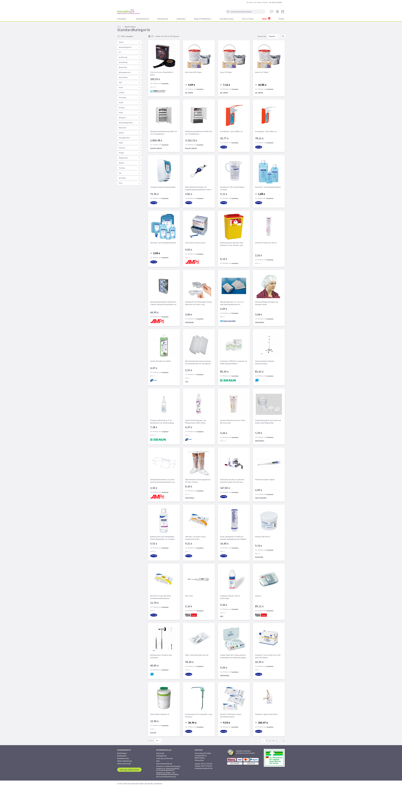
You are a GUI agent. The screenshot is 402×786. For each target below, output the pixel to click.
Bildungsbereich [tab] (124, 72)
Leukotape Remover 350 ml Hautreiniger (230, 597)
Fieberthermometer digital (265, 479)
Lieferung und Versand (164, 758)
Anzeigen (150, 740)
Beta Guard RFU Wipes (193, 72)
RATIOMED (259, 557)
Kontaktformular (123, 758)
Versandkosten (165, 83)
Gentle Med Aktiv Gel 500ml (160, 361)
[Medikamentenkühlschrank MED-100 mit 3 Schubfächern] (199, 115)
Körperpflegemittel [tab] (126, 123)
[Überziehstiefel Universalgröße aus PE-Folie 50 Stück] (199, 463)
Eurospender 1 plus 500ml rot (266, 131)
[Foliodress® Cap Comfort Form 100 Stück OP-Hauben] (269, 639)
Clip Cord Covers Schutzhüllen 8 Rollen (161, 73)
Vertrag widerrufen (129, 769)
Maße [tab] (121, 143)
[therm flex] (199, 580)
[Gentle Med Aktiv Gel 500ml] (164, 345)
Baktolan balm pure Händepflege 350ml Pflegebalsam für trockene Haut (162, 538)
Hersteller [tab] (122, 178)
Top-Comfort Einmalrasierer (195, 243)
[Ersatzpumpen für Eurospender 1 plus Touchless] (199, 698)
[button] (273, 36)
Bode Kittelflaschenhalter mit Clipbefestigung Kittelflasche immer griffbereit (198, 188)
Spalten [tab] (121, 163)
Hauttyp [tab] (121, 107)
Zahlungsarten (161, 756)
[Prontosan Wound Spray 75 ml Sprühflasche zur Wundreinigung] (164, 404)
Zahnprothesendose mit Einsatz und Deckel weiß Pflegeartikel (268, 421)
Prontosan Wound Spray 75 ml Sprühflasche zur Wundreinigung (162, 421)
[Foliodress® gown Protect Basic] (269, 698)
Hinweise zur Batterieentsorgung (168, 766)
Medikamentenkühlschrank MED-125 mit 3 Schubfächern (163, 132)
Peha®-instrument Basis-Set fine (196, 655)
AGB (157, 761)
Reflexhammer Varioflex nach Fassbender (161, 656)
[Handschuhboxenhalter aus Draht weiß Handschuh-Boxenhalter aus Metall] (164, 463)
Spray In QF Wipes (261, 72)
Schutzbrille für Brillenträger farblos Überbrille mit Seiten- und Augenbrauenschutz (198, 303)
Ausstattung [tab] (123, 62)
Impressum (160, 753)
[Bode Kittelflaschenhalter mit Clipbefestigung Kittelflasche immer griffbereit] (199, 171)
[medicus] (269, 580)
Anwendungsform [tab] (125, 47)
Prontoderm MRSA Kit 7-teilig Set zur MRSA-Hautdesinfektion (233, 362)
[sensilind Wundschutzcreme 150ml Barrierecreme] (234, 404)
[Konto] (277, 11)
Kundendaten (122, 756)
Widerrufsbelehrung (124, 761)
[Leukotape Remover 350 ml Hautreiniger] (234, 580)
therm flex (189, 596)
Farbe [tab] (121, 87)
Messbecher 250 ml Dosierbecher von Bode (232, 188)
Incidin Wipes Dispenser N (159, 714)
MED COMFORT (261, 498)
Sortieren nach (261, 36)
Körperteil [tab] (122, 128)
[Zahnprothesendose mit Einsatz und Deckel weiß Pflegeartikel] (269, 404)
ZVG (186, 382)
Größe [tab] (121, 102)
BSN (221, 616)
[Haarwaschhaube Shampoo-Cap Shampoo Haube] (269, 286)
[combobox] (245, 12)
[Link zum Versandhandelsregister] (274, 766)
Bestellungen (122, 753)
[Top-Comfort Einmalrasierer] (199, 226)
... (279, 741)
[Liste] (152, 36)
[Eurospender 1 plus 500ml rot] (269, 115)
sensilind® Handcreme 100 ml (266, 243)
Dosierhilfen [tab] (123, 77)
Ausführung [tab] (123, 57)
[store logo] (128, 11)
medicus (258, 596)
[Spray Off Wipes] (234, 56)
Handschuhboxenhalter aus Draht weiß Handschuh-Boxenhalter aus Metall (162, 480)
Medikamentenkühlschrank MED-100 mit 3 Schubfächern (198, 132)
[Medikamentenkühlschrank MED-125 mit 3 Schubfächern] (164, 115)
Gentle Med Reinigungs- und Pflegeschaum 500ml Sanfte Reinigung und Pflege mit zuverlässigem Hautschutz (195, 421)
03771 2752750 (206, 764)
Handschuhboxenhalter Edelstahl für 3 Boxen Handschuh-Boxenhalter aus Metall (163, 303)
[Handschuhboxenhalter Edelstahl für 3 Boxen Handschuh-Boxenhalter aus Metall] (164, 286)
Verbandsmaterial (142, 19)
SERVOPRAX (259, 322)
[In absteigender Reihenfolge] (283, 36)
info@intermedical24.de (204, 768)
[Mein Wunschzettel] (271, 12)
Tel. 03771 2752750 (275, 2)
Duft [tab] (120, 82)
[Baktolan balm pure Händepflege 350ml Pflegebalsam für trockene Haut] (164, 520)
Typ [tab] (120, 173)
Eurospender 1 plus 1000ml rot (231, 131)
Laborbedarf (181, 19)
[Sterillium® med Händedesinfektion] (269, 171)
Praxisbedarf (121, 19)
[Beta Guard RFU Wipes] (199, 56)
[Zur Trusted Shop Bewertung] (241, 756)
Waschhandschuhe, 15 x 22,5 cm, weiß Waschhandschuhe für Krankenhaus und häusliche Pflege (232, 303)
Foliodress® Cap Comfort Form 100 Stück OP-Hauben (267, 656)
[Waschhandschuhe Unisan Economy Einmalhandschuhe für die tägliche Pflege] (199, 345)
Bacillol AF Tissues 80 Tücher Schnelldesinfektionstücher (160, 597)
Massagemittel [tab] (124, 138)
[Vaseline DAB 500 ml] (269, 520)
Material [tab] (122, 148)
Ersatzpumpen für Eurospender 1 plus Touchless (198, 715)
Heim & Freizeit (248, 19)
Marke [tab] (121, 42)
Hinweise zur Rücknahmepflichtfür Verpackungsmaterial (167, 769)
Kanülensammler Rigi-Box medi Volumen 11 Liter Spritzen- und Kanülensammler (231, 244)
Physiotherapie (162, 19)
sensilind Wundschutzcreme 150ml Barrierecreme (232, 421)
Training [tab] (122, 168)
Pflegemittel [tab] (123, 158)
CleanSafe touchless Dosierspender (163, 187)
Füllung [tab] (121, 92)
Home (119, 27)
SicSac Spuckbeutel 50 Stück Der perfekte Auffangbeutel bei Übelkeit (233, 538)
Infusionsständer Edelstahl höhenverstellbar (264, 362)
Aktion (265, 19)
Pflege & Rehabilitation (202, 19)
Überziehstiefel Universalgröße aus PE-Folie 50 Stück (198, 480)
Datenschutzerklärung (164, 764)
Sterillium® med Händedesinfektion (268, 187)
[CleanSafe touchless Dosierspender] (164, 171)
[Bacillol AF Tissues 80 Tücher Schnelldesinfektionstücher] (164, 580)
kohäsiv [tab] (121, 133)
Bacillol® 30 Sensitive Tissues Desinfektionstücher (230, 715)
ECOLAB (153, 733)
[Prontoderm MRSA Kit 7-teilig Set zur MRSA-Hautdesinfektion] (234, 345)
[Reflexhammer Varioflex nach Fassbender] (164, 639)
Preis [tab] (120, 183)
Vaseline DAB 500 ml (262, 537)
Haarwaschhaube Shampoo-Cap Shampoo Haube (266, 303)
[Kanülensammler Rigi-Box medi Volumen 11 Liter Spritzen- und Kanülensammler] (234, 226)
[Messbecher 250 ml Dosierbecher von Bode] (234, 171)
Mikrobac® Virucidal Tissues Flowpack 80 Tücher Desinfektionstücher (195, 538)
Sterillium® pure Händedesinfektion (163, 243)
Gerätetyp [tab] (122, 97)
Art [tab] (120, 52)
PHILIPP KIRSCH (156, 148)
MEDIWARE (189, 322)
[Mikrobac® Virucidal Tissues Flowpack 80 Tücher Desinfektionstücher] (199, 520)
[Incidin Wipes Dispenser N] (164, 698)
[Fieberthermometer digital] (269, 463)
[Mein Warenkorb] (283, 12)
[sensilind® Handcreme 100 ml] (269, 226)
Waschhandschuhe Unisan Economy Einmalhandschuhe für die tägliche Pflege (198, 362)
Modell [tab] (121, 153)
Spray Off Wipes (226, 72)
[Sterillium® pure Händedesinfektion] (164, 226)
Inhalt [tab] (121, 112)
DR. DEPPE (189, 93)
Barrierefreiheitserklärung (166, 777)
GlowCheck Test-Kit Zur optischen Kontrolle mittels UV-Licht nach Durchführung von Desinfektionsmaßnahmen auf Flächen (232, 480)
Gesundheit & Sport (227, 19)
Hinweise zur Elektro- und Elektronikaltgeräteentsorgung (167, 773)
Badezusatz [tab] (123, 67)
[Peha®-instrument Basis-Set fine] (199, 639)
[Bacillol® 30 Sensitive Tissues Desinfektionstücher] (234, 698)
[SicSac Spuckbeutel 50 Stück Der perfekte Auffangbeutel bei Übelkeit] (234, 520)
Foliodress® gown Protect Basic (266, 714)
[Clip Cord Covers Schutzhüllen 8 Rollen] (164, 56)
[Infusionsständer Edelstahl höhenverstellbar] (269, 345)
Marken (281, 19)
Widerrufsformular (124, 764)
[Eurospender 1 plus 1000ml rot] (234, 115)
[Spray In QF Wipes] (269, 56)
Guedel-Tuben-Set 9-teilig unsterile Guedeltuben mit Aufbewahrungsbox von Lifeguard (233, 656)
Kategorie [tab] (122, 118)
